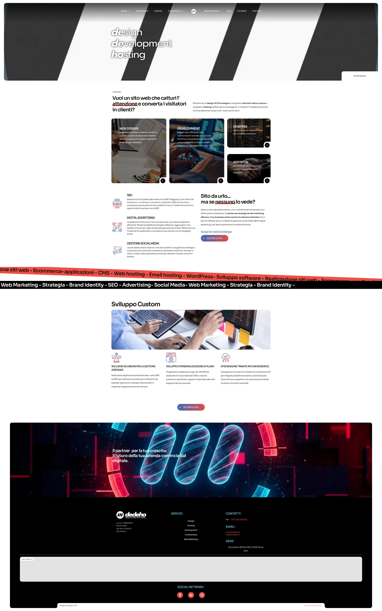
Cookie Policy (317, 605)
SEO (129, 195)
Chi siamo (241, 11)
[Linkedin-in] (191, 595)
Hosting (158, 11)
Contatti (256, 11)
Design (124, 11)
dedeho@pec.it (233, 534)
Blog (229, 11)
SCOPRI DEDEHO (360, 76)
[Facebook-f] (180, 595)
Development (142, 11)
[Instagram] (202, 595)
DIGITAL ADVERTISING (141, 218)
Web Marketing (211, 11)
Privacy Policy (308, 605)
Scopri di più (214, 238)
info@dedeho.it (233, 532)
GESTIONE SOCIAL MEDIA (143, 243)
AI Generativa (174, 11)
